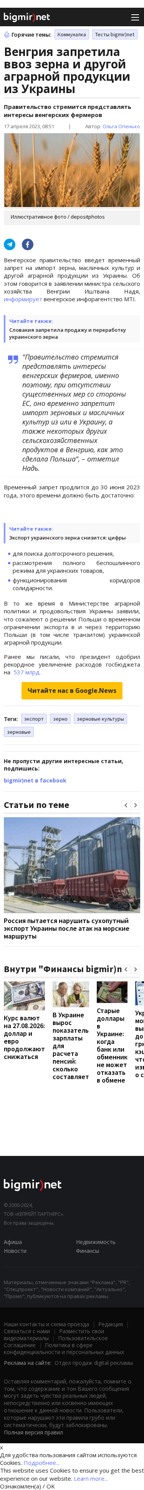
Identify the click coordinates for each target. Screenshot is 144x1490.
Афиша (13, 1242)
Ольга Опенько (121, 126)
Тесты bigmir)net (114, 34)
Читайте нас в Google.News (72, 690)
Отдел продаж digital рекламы (94, 1362)
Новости (15, 1250)
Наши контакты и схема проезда (46, 1324)
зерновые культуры (100, 718)
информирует (23, 299)
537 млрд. (26, 672)
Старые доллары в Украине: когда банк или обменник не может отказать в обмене (112, 1045)
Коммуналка (72, 34)
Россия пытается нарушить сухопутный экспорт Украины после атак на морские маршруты (66, 928)
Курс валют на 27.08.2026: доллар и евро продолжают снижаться (24, 1037)
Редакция (110, 1324)
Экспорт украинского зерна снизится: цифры (67, 537)
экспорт (34, 718)
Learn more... (91, 1478)
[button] (126, 805)
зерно (60, 718)
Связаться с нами (27, 1331)
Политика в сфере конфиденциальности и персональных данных (64, 1348)
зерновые (19, 731)
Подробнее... (41, 1462)
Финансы (87, 1250)
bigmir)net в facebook (35, 780)
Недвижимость (96, 1242)
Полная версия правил (33, 1432)
